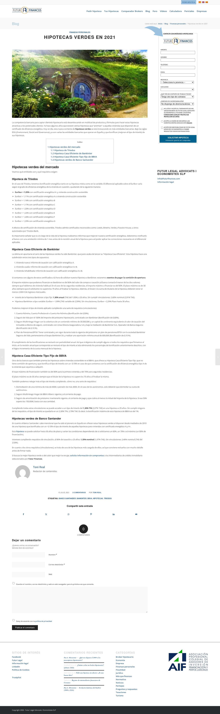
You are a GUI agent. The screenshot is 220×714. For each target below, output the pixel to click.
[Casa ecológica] (80, 84)
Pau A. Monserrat (70, 657)
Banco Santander (67, 498)
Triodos (108, 498)
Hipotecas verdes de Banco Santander (72, 159)
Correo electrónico (57, 564)
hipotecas (98, 498)
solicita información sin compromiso (87, 455)
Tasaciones (121, 692)
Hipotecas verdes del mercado (64, 147)
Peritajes (120, 685)
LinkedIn (16, 666)
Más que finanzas (124, 676)
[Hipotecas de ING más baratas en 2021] (2, 357)
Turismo (119, 695)
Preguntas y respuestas (126, 689)
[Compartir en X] (46, 514)
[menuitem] (188, 2)
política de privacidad (43, 621)
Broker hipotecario (124, 657)
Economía (120, 660)
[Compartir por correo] (136, 514)
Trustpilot (16, 677)
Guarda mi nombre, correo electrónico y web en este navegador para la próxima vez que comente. (55, 584)
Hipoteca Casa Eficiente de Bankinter (71, 153)
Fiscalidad (120, 669)
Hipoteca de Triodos (63, 150)
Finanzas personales (79, 32)
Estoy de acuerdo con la (34, 621)
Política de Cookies (20, 669)
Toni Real (97, 492)
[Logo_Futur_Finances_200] (27, 11)
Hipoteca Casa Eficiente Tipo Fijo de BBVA (74, 156)
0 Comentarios (79, 492)
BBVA (89, 498)
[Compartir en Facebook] (23, 514)
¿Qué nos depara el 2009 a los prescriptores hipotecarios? (82, 658)
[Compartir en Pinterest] (91, 514)
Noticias (119, 682)
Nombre (53, 554)
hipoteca (20, 431)
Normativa (121, 679)
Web (50, 574)
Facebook (16, 657)
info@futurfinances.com (168, 178)
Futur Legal (17, 660)
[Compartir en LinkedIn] (114, 514)
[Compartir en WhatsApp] (68, 514)
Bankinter (82, 498)
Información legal (165, 182)
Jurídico (119, 673)
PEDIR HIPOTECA (188, 2)
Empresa (120, 663)
